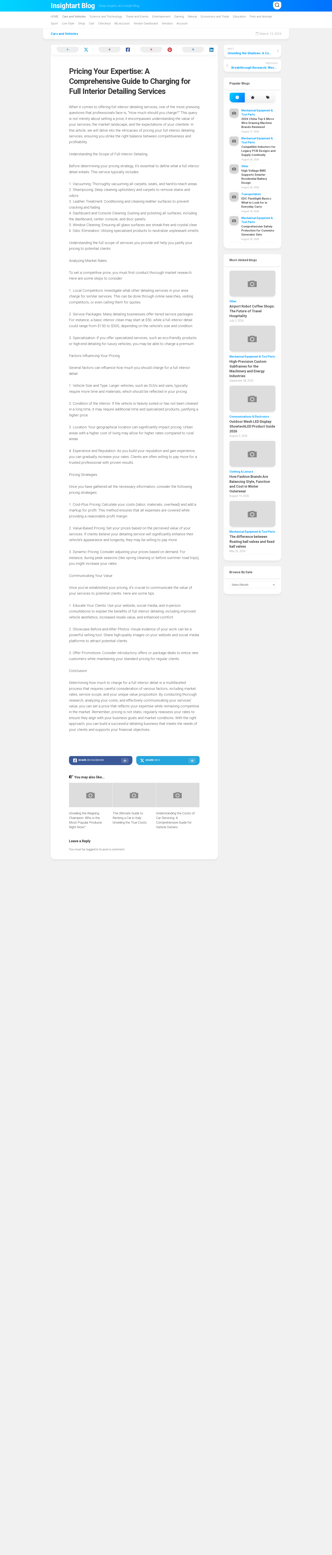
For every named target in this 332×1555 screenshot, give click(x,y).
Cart (91, 23)
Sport (54, 23)
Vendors (167, 23)
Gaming (179, 16)
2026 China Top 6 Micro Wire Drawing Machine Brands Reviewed (257, 123)
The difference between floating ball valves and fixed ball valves (252, 541)
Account (182, 23)
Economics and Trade (215, 16)
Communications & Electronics (249, 416)
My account (122, 23)
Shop (81, 23)
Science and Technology (106, 16)
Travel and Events (137, 16)
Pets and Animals (261, 16)
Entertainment (161, 16)
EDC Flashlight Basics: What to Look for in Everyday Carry (256, 202)
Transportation (251, 194)
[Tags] (267, 98)
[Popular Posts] (252, 98)
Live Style (68, 23)
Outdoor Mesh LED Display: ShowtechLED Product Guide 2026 (252, 426)
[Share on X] (72, 50)
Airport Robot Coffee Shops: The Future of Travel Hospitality (252, 311)
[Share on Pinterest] (155, 50)
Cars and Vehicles (74, 16)
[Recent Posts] (237, 98)
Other (244, 166)
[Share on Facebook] (113, 50)
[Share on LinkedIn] (197, 50)
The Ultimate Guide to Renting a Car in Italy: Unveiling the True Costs (130, 817)
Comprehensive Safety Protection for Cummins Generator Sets (257, 230)
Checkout (104, 23)
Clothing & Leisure (241, 471)
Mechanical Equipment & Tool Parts (252, 356)
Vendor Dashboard (146, 23)
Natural (192, 16)
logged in (92, 849)
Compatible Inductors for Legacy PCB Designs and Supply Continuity (258, 151)
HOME (54, 16)
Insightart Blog (73, 6)
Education (239, 16)
